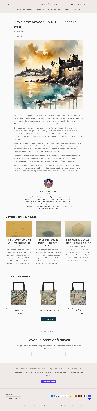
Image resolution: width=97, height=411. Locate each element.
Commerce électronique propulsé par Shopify (43, 405)
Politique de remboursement (22, 372)
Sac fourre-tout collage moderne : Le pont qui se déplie (18, 309)
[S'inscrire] (63, 354)
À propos (16, 369)
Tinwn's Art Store (25, 405)
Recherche (24, 369)
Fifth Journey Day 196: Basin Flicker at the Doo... (48, 243)
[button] (8, 4)
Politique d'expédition (54, 369)
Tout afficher (49, 319)
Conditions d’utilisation (61, 407)
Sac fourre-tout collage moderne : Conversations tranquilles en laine (48, 309)
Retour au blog (50, 331)
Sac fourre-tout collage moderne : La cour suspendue (78, 309)
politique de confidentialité (43, 372)
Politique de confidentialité (83, 405)
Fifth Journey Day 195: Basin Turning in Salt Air (78, 241)
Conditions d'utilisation (38, 369)
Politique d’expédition (75, 407)
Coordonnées (48, 375)
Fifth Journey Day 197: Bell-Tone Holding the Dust (19, 243)
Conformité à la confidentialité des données (68, 372)
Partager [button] (19, 36)
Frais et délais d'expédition (73, 369)
